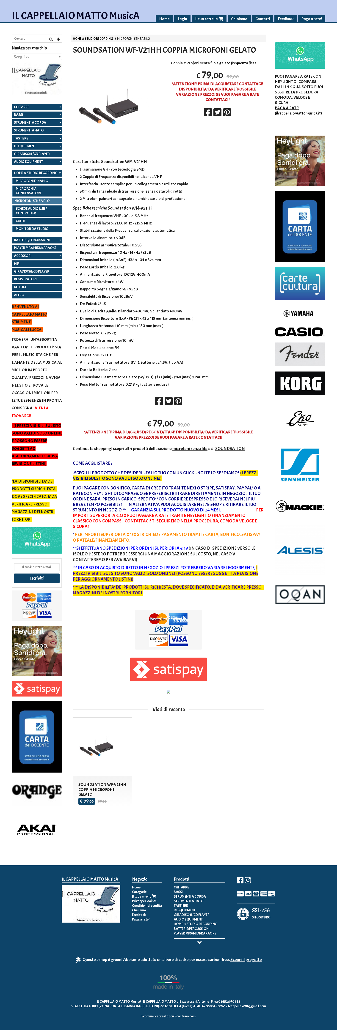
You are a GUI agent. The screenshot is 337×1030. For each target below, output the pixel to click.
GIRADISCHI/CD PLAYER (31, 271)
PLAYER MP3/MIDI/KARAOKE (35, 248)
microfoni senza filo (189, 448)
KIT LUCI (20, 287)
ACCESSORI (22, 256)
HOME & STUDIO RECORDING (93, 39)
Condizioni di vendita (147, 905)
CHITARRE (21, 107)
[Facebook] (240, 882)
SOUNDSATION (230, 448)
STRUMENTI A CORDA (30, 122)
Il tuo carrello (206, 19)
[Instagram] (248, 882)
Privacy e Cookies (144, 901)
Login (182, 19)
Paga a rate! (311, 19)
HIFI (16, 263)
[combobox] (37, 57)
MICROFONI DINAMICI (32, 181)
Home (164, 19)
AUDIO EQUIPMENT (28, 161)
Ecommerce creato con (168, 1016)
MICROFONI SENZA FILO (133, 39)
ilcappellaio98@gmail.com (246, 1006)
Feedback (285, 19)
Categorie (139, 892)
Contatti (262, 19)
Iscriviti (37, 578)
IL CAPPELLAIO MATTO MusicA (76, 15)
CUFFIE (20, 221)
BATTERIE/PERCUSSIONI (32, 240)
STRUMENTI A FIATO (29, 130)
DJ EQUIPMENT (25, 146)
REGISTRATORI (25, 279)
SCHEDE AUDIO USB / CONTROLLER (31, 210)
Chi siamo (239, 19)
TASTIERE (21, 138)
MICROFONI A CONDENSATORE (28, 190)
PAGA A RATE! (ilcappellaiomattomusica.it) (298, 110)
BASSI (18, 114)
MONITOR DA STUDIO (32, 229)
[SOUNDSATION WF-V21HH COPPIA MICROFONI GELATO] (119, 107)
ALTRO (19, 295)
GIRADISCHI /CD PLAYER (32, 154)
